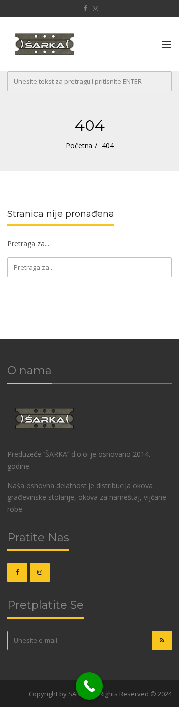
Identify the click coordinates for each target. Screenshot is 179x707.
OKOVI (17, 693)
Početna (79, 145)
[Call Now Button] (89, 686)
